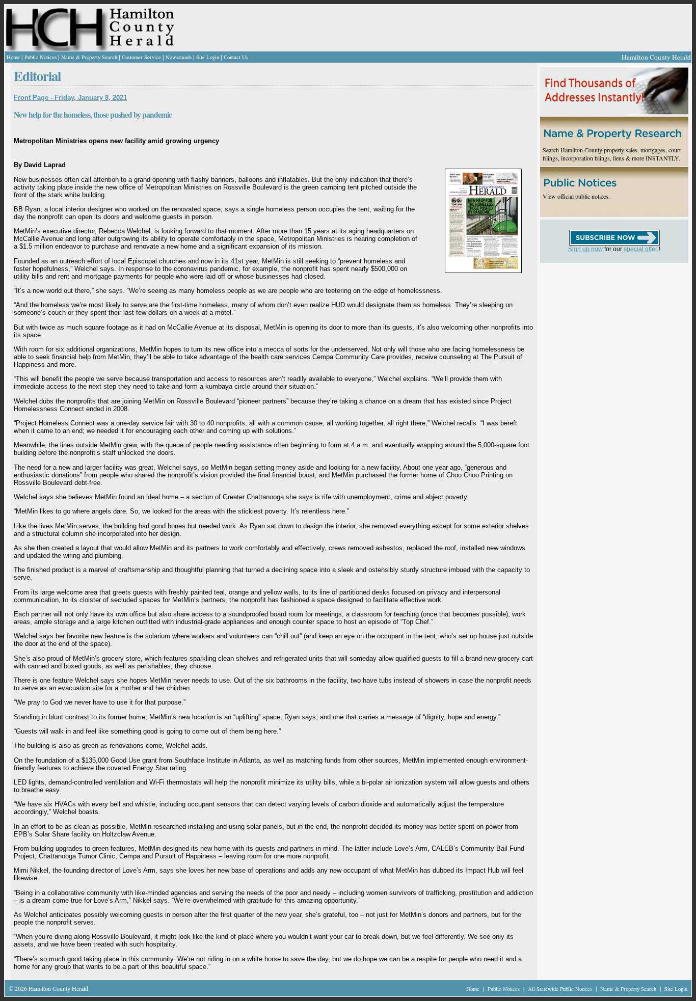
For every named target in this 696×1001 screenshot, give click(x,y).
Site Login (207, 57)
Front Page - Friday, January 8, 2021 (70, 97)
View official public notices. (576, 196)
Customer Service (141, 57)
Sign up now (586, 249)
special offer (641, 249)
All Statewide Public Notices (561, 988)
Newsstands (179, 57)
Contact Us (236, 57)
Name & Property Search (89, 57)
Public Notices (40, 57)
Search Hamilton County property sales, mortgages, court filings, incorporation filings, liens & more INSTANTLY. (612, 154)
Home (13, 57)
